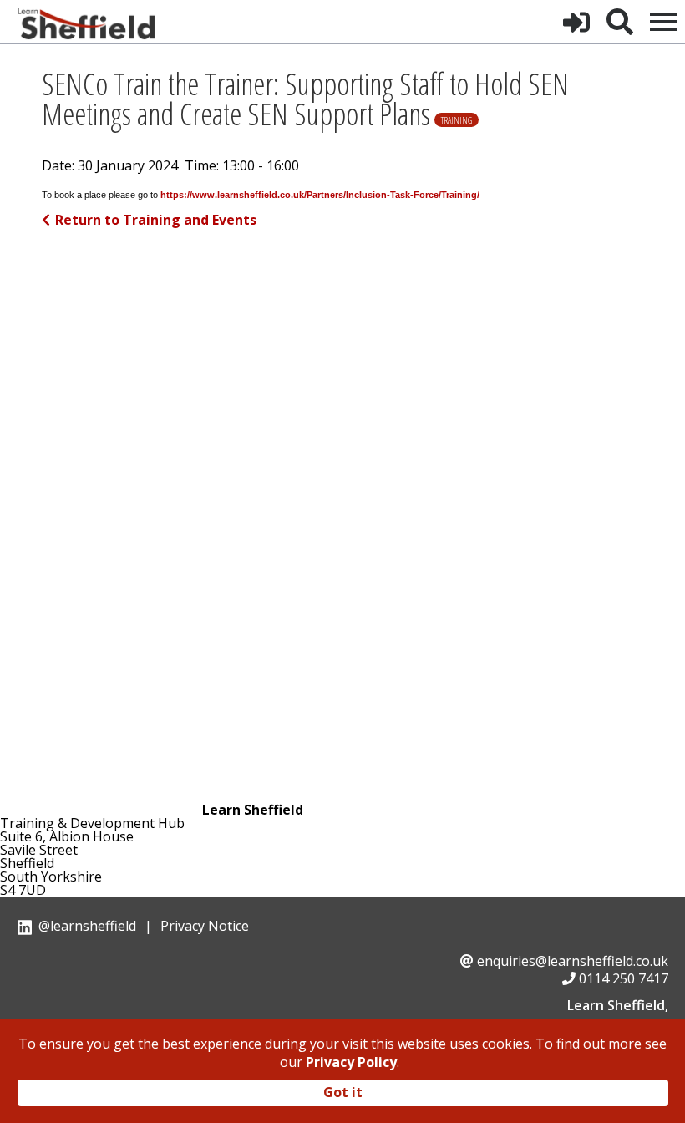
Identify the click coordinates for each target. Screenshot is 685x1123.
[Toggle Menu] (663, 21)
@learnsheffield (87, 926)
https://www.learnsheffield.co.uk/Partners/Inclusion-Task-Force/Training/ (320, 195)
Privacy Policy (351, 1062)
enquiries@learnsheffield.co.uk (572, 961)
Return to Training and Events (155, 220)
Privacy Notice (204, 926)
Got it (343, 1092)
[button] (576, 21)
